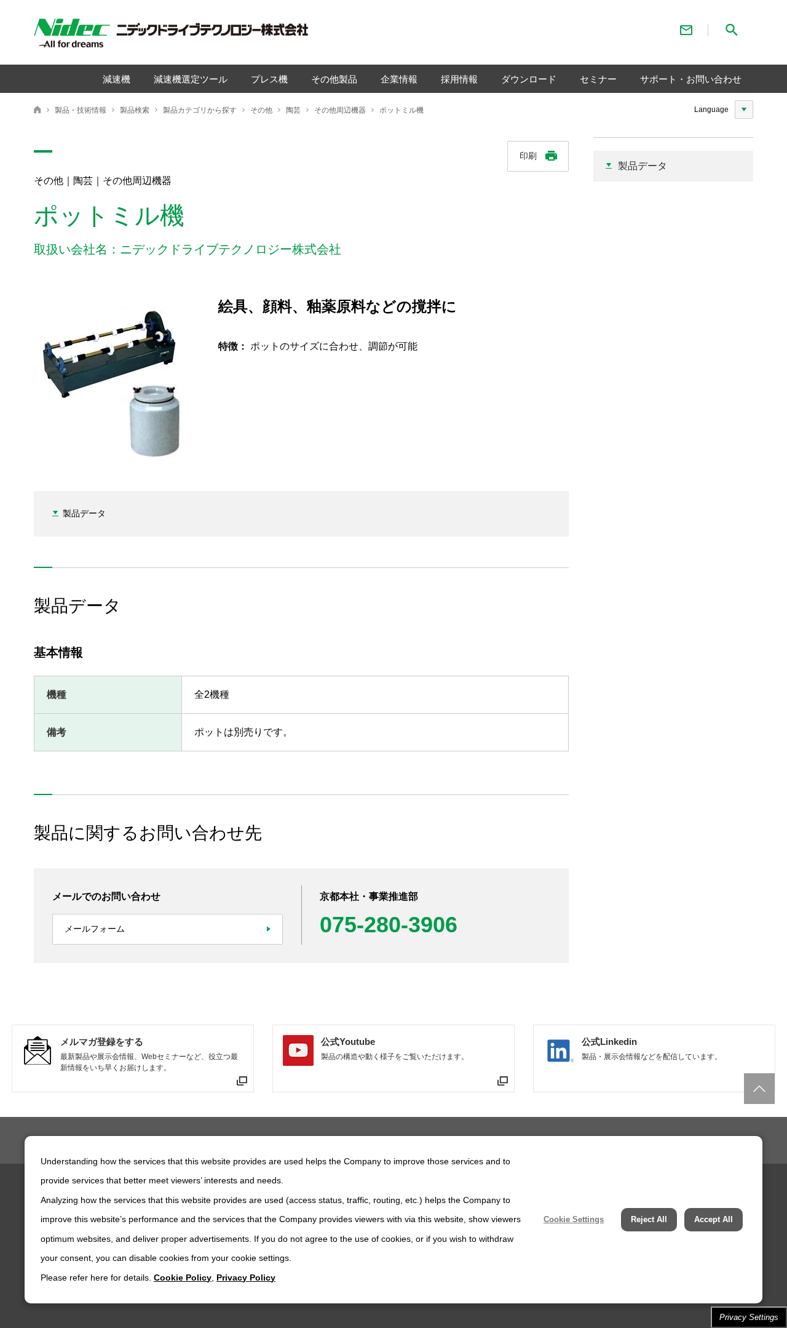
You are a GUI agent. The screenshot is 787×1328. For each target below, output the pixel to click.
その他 (261, 110)
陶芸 (293, 110)
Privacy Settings (748, 1317)
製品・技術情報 (80, 110)
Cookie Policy (183, 1277)
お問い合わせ (686, 30)
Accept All (713, 1219)
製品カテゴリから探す (200, 110)
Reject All (649, 1219)
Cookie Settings (574, 1219)
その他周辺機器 (340, 110)
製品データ (84, 513)
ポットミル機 (401, 110)
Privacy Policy (245, 1277)
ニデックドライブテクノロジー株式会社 (37, 109)
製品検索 (134, 110)
